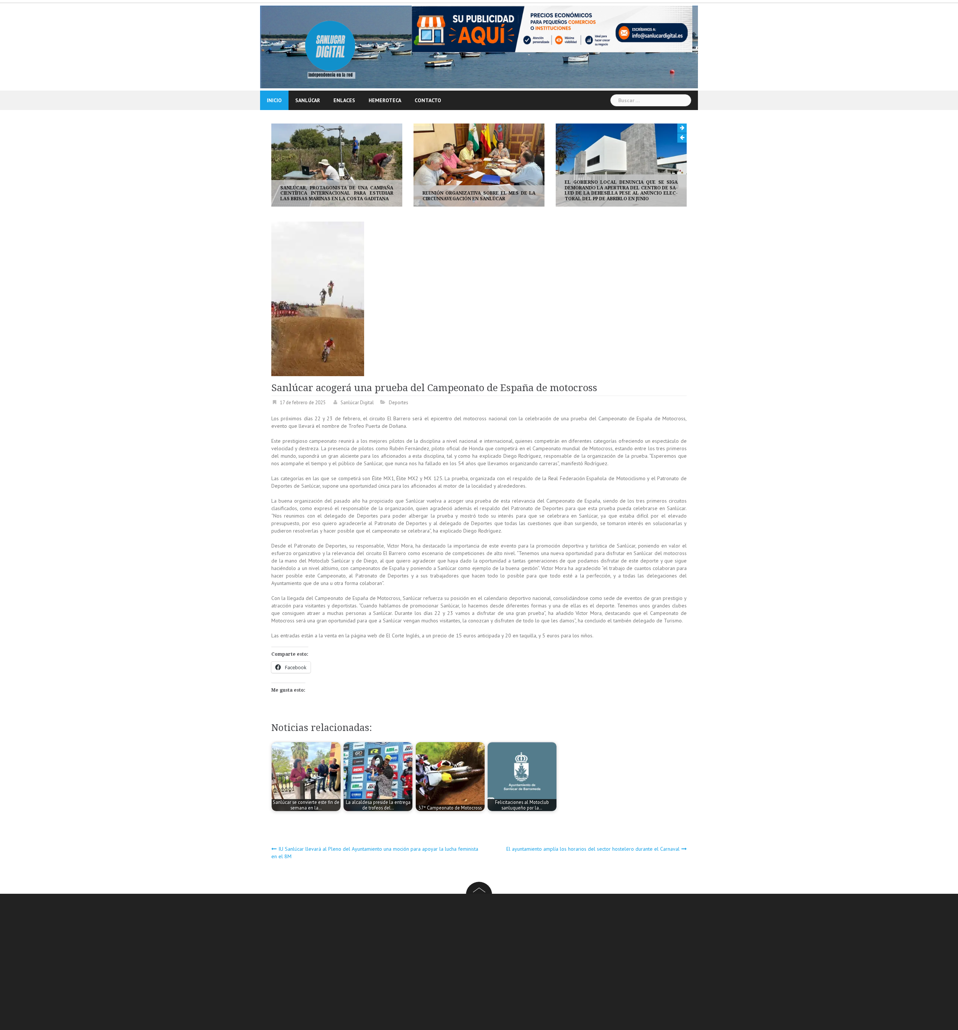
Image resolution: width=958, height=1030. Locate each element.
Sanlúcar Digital (357, 402)
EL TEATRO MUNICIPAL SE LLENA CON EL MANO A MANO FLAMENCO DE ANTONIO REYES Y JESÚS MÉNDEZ (621, 193)
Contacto (428, 100)
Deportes (398, 402)
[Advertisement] (495, 963)
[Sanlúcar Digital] (330, 46)
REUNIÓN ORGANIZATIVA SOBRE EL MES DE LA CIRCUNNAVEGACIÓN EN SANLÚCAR (336, 196)
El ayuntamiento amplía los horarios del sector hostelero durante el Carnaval (593, 848)
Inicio (274, 100)
